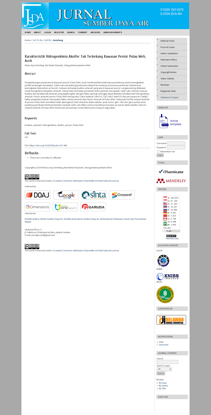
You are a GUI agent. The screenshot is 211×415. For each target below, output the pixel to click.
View (161, 341)
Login (47, 32)
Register (59, 32)
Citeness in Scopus (169, 97)
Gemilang (58, 40)
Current (82, 32)
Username (162, 143)
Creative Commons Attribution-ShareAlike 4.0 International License (86, 180)
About (37, 32)
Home (28, 32)
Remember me (167, 151)
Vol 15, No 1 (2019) (42, 40)
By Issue (163, 382)
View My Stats (172, 238)
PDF (26, 137)
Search (71, 32)
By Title (162, 388)
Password (161, 147)
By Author (163, 385)
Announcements (113, 32)
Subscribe (163, 344)
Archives (95, 32)
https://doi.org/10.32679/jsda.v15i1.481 (48, 145)
